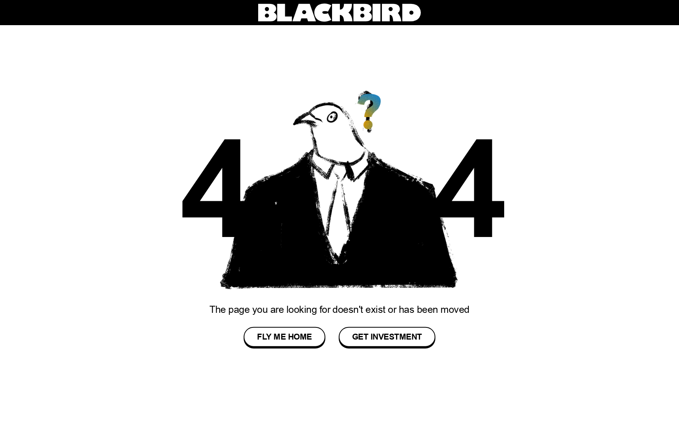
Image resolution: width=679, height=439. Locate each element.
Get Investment (387, 337)
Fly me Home (284, 337)
